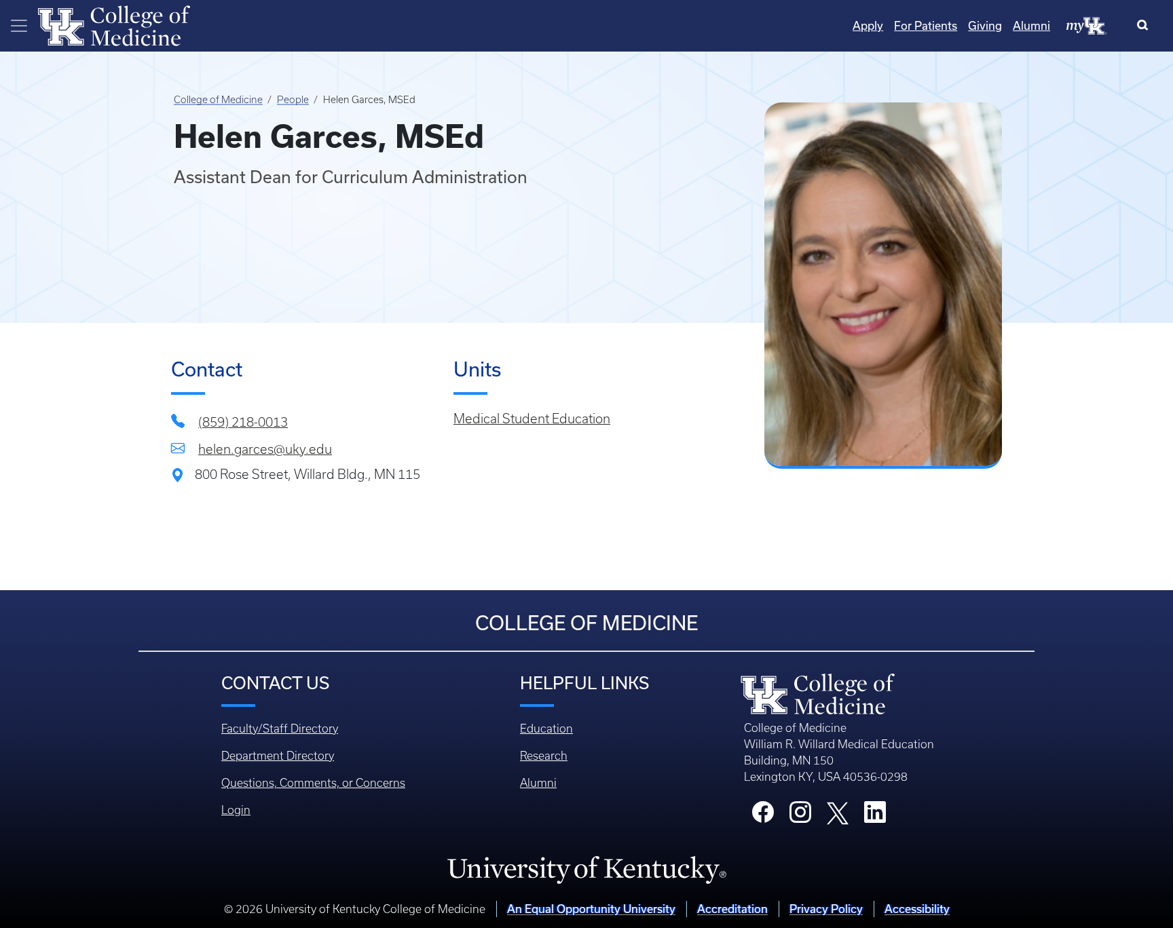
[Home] (114, 24)
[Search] (1145, 26)
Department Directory (277, 756)
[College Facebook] (763, 816)
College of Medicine (218, 99)
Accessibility (917, 908)
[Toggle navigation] (19, 25)
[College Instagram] (800, 816)
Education (546, 728)
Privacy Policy (826, 908)
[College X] (838, 812)
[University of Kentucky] (586, 869)
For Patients (925, 25)
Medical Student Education (531, 419)
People (293, 99)
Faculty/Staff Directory (279, 728)
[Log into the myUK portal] (1086, 25)
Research (543, 756)
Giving (985, 25)
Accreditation (732, 908)
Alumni (1031, 25)
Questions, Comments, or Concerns (313, 783)
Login (235, 810)
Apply (868, 25)
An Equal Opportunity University (591, 908)
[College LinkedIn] (875, 816)
